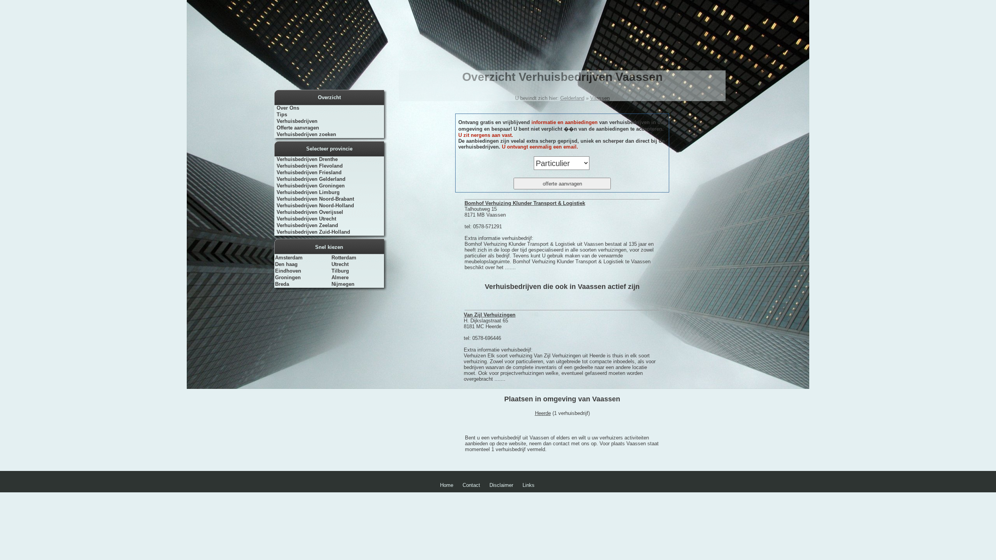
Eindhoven (288, 271)
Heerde (543, 413)
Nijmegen (342, 284)
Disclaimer (501, 485)
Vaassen (600, 98)
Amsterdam (289, 258)
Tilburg (340, 271)
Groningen (288, 277)
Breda (282, 284)
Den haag (286, 264)
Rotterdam (343, 258)
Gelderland (572, 98)
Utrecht (340, 264)
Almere (340, 277)
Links (529, 485)
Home (446, 485)
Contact (471, 485)
